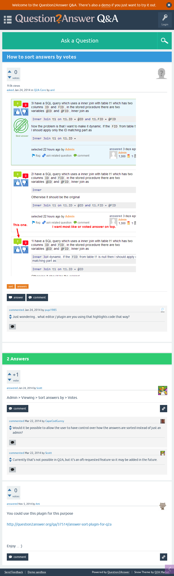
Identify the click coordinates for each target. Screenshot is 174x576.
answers (22, 286)
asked (10, 90)
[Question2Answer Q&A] (66, 17)
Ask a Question (80, 41)
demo (106, 5)
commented (16, 310)
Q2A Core (40, 90)
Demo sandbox (37, 572)
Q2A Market (162, 572)
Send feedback (14, 572)
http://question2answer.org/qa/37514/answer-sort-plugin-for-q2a (59, 524)
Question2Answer (118, 572)
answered (12, 388)
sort (11, 286)
